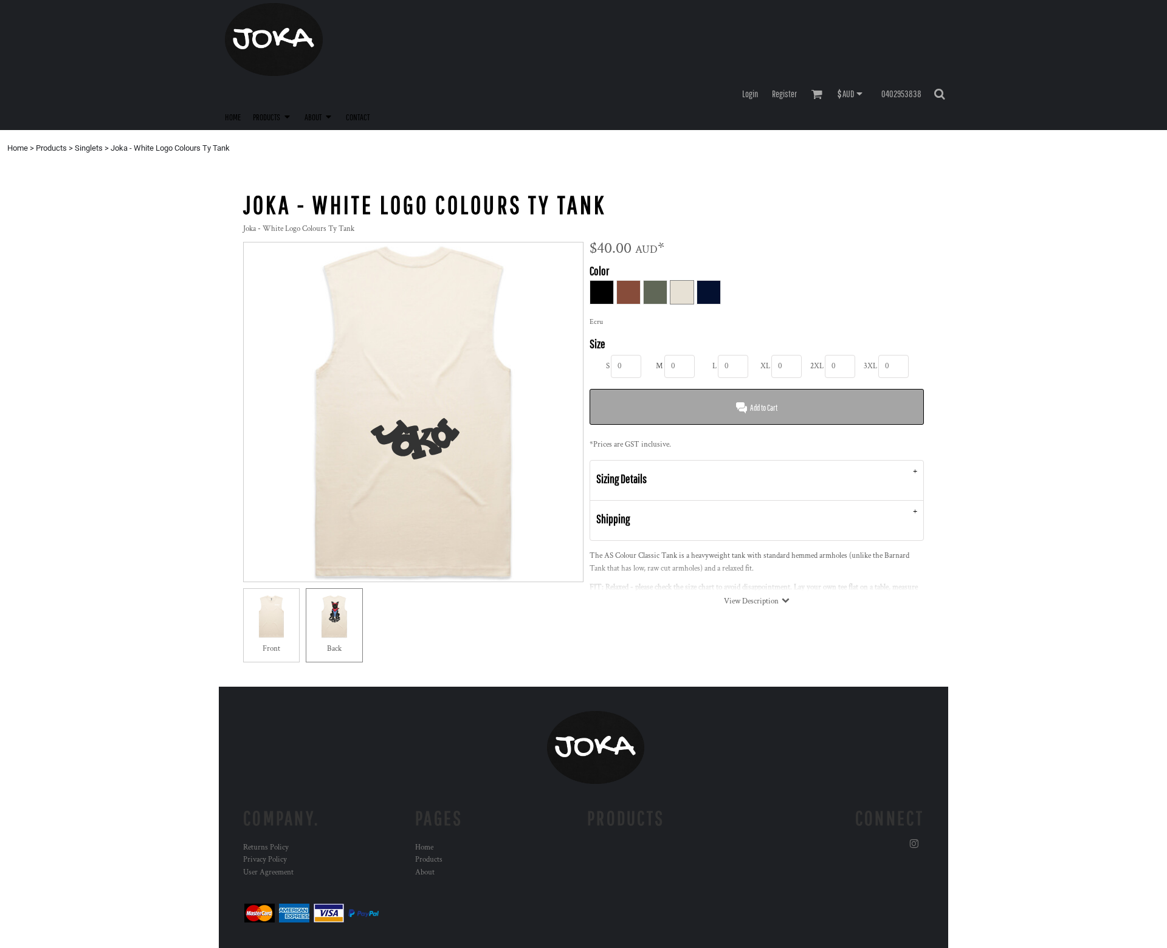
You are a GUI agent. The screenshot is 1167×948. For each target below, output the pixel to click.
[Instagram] (914, 844)
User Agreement (268, 872)
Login (750, 93)
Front (271, 649)
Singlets (89, 148)
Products (51, 148)
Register (784, 93)
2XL (817, 366)
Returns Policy (266, 847)
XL (765, 366)
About (425, 872)
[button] (272, 116)
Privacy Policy (265, 859)
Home (17, 148)
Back (334, 649)
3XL (870, 366)
